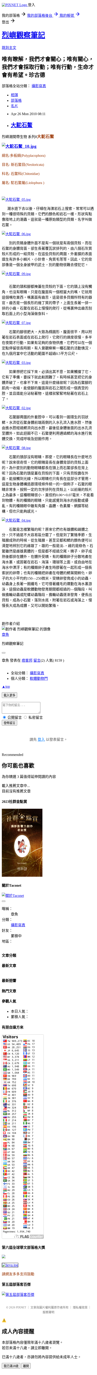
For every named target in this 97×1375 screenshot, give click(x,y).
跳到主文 (9, 48)
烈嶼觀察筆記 (23, 35)
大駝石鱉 (21, 125)
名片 (14, 106)
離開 (26, 1366)
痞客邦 (27, 660)
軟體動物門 (39, 678)
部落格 (16, 100)
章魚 (5, 635)
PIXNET (21, 1307)
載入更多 (9, 695)
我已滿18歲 (11, 1366)
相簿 (14, 95)
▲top (6, 686)
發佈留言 (9, 723)
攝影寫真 (39, 86)
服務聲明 (48, 1312)
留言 (37, 660)
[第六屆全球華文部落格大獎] (10, 1265)
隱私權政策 (80, 1307)
